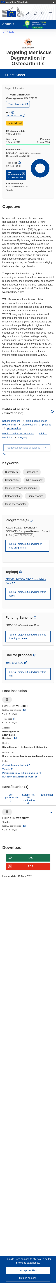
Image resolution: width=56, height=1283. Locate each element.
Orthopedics (12, 480)
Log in (27, 13)
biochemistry (9, 424)
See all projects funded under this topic (27, 594)
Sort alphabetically (11, 796)
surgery (22, 437)
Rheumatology (34, 480)
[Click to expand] (51, 813)
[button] (35, 13)
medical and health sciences (18, 433)
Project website (17, 105)
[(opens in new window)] (13, 12)
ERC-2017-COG (14, 662)
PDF (30, 866)
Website (10, 769)
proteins (46, 424)
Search (42, 13)
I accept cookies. (28, 1270)
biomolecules (29, 424)
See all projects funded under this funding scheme (27, 636)
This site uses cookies (17, 1259)
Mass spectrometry (15, 504)
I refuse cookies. (28, 1278)
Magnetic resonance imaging (21, 488)
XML (30, 857)
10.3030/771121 (14, 115)
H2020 (10, 31)
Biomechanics (35, 496)
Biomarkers (11, 472)
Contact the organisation (18, 765)
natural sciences (11, 421)
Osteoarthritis (12, 496)
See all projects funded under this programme (25, 546)
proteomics (14, 428)
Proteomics (32, 472)
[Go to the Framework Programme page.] (28, 43)
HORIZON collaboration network (22, 777)
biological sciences (36, 421)
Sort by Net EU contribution (28, 797)
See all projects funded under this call (27, 674)
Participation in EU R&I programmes (24, 773)
